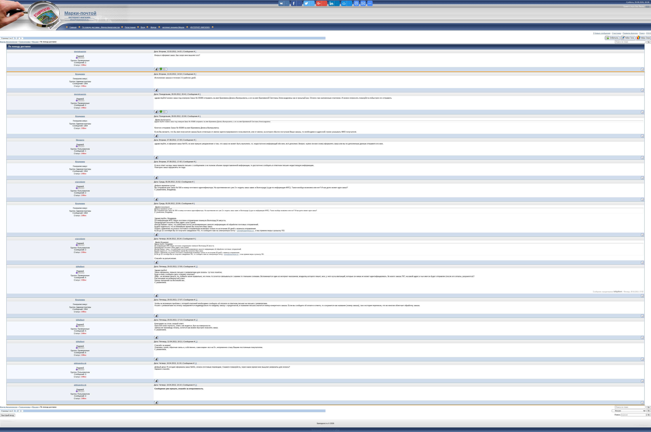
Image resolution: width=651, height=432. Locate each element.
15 (196, 385)
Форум (153, 27)
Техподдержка (24, 42)
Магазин (35, 42)
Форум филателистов (8, 42)
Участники (616, 33)
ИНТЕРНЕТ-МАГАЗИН (200, 27)
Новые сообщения (602, 33)
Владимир (80, 74)
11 (197, 300)
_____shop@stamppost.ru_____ (79, 20)
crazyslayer (80, 182)
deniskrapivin (80, 51)
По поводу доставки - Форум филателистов (101, 27)
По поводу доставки (48, 42)
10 (197, 266)
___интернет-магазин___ (79, 17)
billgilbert (80, 266)
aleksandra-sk (80, 363)
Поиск (642, 33)
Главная (73, 27)
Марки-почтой (80, 13)
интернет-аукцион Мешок (173, 27)
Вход (143, 27)
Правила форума (630, 33)
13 (196, 342)
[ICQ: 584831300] (163, 69)
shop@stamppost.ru (245, 231)
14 (196, 363)
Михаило (80, 140)
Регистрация (130, 27)
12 (197, 320)
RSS (647, 6)
